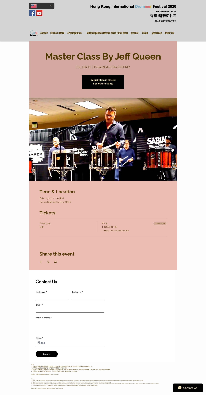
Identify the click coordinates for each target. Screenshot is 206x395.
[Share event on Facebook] (41, 262)
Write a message (44, 318)
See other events (103, 83)
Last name (76, 292)
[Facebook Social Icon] (32, 13)
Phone (38, 338)
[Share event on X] (48, 262)
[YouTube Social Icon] (39, 13)
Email (38, 305)
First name (40, 292)
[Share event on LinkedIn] (55, 262)
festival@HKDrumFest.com (52, 374)
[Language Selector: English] (41, 6)
